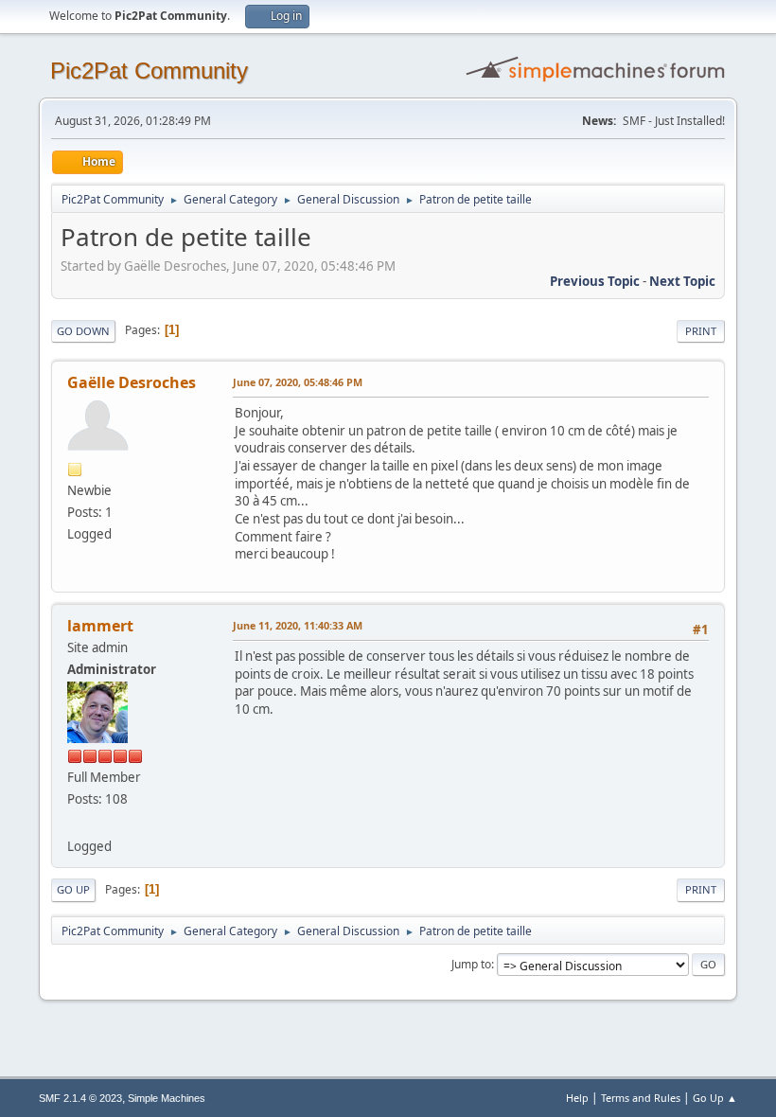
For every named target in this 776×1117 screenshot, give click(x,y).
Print (700, 331)
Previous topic (595, 281)
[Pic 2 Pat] (74, 823)
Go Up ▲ (715, 1097)
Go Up (73, 889)
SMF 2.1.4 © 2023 (80, 1098)
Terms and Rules (640, 1097)
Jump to (471, 964)
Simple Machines (166, 1098)
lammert (100, 625)
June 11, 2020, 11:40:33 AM (297, 625)
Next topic (682, 281)
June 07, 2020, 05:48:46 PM (297, 382)
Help (577, 1097)
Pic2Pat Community (149, 70)
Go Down (83, 331)
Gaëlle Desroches (131, 382)
